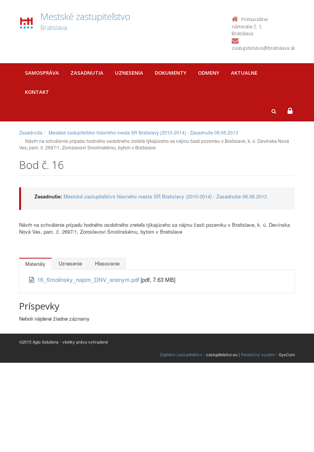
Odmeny (208, 72)
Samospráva (42, 72)
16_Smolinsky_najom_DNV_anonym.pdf (89, 279)
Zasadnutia (86, 72)
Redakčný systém (258, 354)
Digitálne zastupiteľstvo (181, 354)
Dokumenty (170, 72)
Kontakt (37, 91)
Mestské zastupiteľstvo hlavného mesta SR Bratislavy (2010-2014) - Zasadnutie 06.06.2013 (143, 132)
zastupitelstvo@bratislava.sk (263, 47)
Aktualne (244, 72)
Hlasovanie (107, 263)
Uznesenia (129, 72)
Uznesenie (70, 263)
